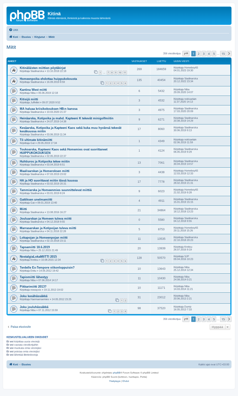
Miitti (23, 209)
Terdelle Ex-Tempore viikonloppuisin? (47, 267)
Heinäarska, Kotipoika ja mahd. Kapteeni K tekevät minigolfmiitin (66, 118)
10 (120, 72)
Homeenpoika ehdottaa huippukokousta (48, 79)
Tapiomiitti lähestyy (34, 277)
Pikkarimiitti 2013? (33, 286)
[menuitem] (13, 30)
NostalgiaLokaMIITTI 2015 (38, 256)
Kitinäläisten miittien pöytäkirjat (43, 68)
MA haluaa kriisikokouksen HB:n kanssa (48, 108)
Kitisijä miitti (29, 99)
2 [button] (198, 54)
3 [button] (204, 54)
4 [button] (209, 54)
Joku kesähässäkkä (33, 296)
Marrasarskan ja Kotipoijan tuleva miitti (48, 228)
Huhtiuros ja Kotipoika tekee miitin (45, 161)
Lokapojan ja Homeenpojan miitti (44, 237)
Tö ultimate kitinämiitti (36, 140)
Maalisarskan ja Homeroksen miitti (44, 171)
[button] (185, 53)
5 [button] (214, 54)
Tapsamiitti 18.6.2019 (35, 247)
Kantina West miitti (33, 89)
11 (125, 72)
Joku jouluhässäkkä (34, 307)
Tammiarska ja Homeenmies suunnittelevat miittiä (56, 190)
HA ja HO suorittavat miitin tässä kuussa (49, 180)
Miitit (11, 47)
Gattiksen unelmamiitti (36, 199)
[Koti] (28, 15)
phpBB (116, 372)
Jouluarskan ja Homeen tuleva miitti (46, 218)
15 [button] (223, 54)
